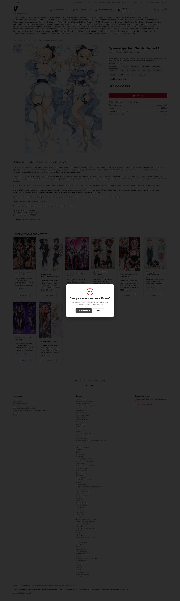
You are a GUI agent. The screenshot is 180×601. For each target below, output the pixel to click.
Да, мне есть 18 (84, 310)
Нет (98, 310)
